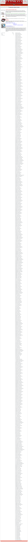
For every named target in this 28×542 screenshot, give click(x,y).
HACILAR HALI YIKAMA (17, 405)
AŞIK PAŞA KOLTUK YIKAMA (18, 111)
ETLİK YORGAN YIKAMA (17, 340)
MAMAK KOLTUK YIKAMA (18, 47)
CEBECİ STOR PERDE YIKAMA (18, 231)
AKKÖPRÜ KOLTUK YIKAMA (18, 68)
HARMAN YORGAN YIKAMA (18, 409)
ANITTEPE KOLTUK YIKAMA (18, 105)
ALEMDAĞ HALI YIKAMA (17, 78)
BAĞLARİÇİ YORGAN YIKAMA (18, 150)
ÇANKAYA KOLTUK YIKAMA (18, 41)
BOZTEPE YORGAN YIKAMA (18, 224)
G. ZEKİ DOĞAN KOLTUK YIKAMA (18, 361)
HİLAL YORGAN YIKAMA (17, 415)
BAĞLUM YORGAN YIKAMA (18, 153)
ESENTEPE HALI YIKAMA (18, 330)
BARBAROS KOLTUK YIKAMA (18, 176)
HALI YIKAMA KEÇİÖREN (17, 528)
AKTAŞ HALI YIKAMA (17, 72)
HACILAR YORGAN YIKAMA (18, 406)
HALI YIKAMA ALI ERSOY (17, 538)
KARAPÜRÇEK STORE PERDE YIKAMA (19, 446)
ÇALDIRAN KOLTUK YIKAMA (18, 241)
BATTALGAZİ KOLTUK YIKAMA (18, 201)
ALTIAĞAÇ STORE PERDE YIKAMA (18, 89)
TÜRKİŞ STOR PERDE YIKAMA (18, 508)
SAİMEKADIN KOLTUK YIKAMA (18, 486)
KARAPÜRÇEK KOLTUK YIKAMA (18, 447)
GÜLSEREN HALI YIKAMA (18, 371)
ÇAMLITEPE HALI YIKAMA (18, 245)
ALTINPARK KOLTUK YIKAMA (18, 96)
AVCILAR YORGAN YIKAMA (18, 119)
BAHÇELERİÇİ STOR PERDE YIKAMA (19, 157)
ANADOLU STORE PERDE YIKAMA (18, 98)
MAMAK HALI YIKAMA (17, 45)
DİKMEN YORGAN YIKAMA (18, 285)
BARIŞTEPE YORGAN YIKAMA (18, 181)
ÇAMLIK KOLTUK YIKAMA (18, 244)
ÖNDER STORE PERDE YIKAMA (18, 477)
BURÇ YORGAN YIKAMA (17, 227)
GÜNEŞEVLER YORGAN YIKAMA (18, 384)
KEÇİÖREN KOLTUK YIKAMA (18, 44)
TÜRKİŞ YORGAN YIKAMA (18, 507)
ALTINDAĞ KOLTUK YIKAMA (18, 38)
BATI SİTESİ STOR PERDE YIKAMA (18, 194)
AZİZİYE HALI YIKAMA (17, 137)
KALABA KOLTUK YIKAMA (18, 436)
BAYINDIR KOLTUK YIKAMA (18, 204)
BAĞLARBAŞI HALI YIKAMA (18, 146)
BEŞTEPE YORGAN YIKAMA (18, 212)
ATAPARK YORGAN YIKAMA (18, 113)
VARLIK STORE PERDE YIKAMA (18, 511)
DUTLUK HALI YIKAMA (17, 303)
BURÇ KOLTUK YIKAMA (17, 229)
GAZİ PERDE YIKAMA (17, 357)
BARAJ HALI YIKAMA (17, 171)
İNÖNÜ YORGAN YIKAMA (18, 433)
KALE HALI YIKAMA (17, 437)
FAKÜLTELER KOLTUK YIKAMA (18, 345)
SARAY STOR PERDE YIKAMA (18, 55)
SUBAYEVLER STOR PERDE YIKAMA (19, 494)
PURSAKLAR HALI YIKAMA (18, 48)
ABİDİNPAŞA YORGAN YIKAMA (18, 57)
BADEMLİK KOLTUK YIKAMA (18, 142)
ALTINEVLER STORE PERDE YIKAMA (19, 92)
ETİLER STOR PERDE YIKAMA (18, 338)
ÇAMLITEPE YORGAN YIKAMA (18, 246)
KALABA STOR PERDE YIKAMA (18, 435)
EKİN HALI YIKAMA (17, 309)
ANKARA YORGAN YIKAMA (18, 33)
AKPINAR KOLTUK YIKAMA (18, 71)
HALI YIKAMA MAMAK (17, 529)
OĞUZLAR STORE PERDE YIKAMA (18, 473)
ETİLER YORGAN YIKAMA (18, 337)
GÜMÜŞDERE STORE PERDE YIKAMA (19, 382)
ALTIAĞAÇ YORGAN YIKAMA (18, 88)
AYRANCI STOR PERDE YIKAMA (18, 129)
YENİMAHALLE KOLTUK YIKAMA (18, 53)
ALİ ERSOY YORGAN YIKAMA (18, 82)
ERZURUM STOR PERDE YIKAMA (18, 326)
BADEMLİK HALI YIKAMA (17, 140)
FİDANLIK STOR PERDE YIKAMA (18, 353)
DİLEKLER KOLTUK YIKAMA (18, 290)
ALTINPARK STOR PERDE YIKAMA (18, 95)
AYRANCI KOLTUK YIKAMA (18, 130)
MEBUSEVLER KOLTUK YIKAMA (18, 466)
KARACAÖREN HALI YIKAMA (18, 443)
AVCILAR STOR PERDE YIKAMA (18, 120)
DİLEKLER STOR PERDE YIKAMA (18, 289)
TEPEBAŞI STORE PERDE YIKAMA (18, 504)
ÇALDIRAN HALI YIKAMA (17, 239)
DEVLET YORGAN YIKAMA (18, 279)
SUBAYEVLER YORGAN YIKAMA (18, 493)
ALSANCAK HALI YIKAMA (18, 84)
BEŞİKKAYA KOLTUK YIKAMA (18, 210)
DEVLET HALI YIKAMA (17, 278)
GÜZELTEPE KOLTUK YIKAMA (18, 398)
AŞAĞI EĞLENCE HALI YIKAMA (18, 106)
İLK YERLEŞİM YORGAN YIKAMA (18, 425)
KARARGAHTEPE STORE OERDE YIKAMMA (19, 449)
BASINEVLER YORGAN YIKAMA (18, 184)
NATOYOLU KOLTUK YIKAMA (18, 471)
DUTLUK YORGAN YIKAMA (18, 304)
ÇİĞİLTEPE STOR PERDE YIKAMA (18, 256)
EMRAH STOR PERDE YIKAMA (18, 320)
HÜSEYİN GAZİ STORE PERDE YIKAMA (19, 422)
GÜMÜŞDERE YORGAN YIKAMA (18, 381)
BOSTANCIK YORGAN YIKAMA (18, 221)
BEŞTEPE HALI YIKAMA (17, 211)
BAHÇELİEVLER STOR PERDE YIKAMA (19, 163)
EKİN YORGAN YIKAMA (17, 310)
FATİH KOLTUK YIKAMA (17, 348)
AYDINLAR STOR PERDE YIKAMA (18, 123)
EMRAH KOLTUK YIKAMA (18, 321)
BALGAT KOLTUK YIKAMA (18, 167)
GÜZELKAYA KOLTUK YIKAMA (18, 395)
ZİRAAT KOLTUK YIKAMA (17, 521)
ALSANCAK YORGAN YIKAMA (18, 85)
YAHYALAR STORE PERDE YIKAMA (19, 514)
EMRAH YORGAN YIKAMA (18, 319)
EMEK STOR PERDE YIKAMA (18, 314)
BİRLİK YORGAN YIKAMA (17, 215)
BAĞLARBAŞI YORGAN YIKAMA (18, 147)
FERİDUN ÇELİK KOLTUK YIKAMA (18, 351)
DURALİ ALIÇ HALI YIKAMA (18, 300)
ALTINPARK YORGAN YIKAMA (18, 94)
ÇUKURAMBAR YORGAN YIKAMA (18, 258)
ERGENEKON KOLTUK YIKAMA (18, 324)
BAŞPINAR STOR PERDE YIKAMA (18, 191)
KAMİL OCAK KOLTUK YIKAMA (18, 442)
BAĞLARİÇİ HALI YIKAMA (18, 149)
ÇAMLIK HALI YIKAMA (17, 242)
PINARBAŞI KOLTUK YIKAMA (18, 484)
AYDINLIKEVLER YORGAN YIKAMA (19, 125)
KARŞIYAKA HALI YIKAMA (18, 452)
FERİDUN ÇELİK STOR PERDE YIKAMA (19, 350)
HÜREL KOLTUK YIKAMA (17, 420)
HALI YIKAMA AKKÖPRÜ (17, 534)
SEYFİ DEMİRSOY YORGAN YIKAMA (19, 488)
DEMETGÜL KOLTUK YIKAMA (18, 266)
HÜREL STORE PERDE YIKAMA (18, 419)
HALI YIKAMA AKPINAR (17, 535)
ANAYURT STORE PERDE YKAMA (18, 101)
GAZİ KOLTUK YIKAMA (17, 358)
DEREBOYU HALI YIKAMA (18, 275)
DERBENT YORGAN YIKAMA (18, 273)
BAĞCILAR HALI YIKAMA (17, 143)
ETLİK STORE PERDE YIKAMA (18, 341)
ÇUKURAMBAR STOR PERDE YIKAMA (19, 259)
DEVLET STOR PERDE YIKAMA (18, 280)
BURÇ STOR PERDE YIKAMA (18, 228)
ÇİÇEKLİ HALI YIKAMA (17, 248)
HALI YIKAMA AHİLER (17, 532)
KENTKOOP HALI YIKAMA (18, 457)
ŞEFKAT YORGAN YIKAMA (18, 500)
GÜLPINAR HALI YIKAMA (17, 368)
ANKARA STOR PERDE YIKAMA (18, 34)
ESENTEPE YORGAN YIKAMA (18, 331)
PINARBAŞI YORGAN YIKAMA (18, 483)
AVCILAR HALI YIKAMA (17, 118)
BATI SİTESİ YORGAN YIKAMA (18, 193)
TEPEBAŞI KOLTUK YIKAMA (18, 505)
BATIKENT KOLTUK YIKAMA (18, 198)
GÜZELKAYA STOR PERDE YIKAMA (19, 394)
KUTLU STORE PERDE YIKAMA (18, 460)
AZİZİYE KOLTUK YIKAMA (18, 139)
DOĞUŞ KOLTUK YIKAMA (18, 299)
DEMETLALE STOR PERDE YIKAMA (19, 268)
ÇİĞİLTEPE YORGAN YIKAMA (18, 255)
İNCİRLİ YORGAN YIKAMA (18, 430)
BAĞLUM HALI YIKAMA (17, 152)
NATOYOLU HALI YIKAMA (18, 469)
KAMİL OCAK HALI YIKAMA (18, 440)
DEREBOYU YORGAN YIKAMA (18, 276)
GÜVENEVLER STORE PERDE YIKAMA (19, 388)
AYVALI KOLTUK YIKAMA (17, 133)
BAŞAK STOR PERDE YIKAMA (18, 188)
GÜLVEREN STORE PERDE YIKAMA (19, 379)
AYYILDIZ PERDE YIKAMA (18, 135)
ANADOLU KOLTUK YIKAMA (18, 99)
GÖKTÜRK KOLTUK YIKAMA (18, 364)
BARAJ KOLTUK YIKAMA (17, 173)
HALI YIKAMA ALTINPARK (17, 539)
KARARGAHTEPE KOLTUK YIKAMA (19, 450)
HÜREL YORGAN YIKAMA (18, 418)
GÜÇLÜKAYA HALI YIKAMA (18, 365)
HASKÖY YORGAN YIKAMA (18, 412)
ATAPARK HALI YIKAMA (17, 112)
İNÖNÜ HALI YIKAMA (17, 432)
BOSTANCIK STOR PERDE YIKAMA (19, 222)
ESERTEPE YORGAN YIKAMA (18, 334)
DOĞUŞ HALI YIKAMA (17, 297)
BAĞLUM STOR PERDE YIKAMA (18, 154)
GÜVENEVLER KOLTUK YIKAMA (18, 389)
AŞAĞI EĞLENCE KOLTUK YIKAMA (18, 108)
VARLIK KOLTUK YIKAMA (17, 512)
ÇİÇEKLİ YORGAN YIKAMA (18, 249)
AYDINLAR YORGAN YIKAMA (18, 122)
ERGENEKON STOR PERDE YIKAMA (19, 323)
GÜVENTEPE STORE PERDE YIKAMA (19, 391)
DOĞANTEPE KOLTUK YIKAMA (18, 293)
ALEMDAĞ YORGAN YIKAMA (18, 79)
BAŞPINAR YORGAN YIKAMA (18, 190)
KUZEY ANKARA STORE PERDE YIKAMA (19, 463)
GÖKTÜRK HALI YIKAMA (17, 362)
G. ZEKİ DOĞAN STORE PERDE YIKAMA (19, 360)
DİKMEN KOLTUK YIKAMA (18, 287)
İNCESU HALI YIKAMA (17, 426)
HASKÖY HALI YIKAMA (17, 411)
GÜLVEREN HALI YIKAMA (18, 377)
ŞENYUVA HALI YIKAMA (17, 498)
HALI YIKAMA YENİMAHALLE (18, 531)
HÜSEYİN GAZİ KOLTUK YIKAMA (18, 423)
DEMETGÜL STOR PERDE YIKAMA (18, 265)
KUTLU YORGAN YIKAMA (18, 459)
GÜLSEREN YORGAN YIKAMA (18, 372)
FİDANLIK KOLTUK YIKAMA (18, 355)
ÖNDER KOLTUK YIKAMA (18, 478)
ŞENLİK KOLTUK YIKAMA (17, 497)
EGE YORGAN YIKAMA (17, 307)
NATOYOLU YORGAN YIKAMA (18, 470)
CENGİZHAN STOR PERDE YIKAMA (19, 234)
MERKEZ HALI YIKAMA (17, 467)
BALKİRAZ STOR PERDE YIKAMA (18, 169)
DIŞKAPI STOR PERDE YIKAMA (18, 283)
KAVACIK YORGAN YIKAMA (18, 454)
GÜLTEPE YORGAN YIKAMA (18, 375)
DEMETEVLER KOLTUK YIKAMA (18, 263)
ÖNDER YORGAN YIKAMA (18, 476)
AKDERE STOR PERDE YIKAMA (18, 64)
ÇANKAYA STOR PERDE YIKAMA (18, 40)
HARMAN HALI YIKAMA (17, 408)
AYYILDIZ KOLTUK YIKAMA (18, 136)
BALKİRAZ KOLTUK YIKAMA (18, 170)
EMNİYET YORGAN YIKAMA (18, 316)
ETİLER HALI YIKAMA (17, 336)
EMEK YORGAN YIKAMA (17, 313)
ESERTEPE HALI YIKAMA (18, 333)
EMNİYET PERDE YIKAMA (18, 317)
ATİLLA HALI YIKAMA (17, 115)
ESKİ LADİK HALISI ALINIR (18, 525)
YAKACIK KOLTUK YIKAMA (18, 517)
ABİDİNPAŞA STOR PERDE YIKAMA (19, 58)
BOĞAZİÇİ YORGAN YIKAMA (18, 218)
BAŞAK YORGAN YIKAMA (18, 187)
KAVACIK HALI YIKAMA (17, 453)
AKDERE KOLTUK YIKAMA (18, 67)
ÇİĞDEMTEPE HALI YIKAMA (18, 251)
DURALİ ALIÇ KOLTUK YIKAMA (18, 302)
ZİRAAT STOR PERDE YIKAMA (18, 520)
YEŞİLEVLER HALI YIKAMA (18, 518)
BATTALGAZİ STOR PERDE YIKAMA (19, 200)
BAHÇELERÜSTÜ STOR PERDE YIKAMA (19, 160)
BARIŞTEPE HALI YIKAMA (18, 180)
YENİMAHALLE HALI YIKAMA (18, 51)
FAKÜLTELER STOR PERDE (18, 344)
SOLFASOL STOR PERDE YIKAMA (18, 491)
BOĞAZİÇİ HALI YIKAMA (17, 217)
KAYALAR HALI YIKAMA (17, 456)
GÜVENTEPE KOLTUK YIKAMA (18, 392)
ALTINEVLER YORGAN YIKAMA (18, 91)
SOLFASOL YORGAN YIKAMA (18, 490)
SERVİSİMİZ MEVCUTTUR (18, 522)
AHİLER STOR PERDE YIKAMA (18, 61)
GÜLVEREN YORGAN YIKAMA (18, 378)
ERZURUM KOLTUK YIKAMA (18, 327)
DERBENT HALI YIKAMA (17, 272)
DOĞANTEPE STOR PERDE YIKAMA (19, 292)
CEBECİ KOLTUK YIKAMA (18, 232)
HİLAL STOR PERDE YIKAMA (18, 416)
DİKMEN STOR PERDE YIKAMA (18, 286)
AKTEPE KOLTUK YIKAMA (18, 77)
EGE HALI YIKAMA (17, 306)
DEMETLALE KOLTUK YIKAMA (18, 269)
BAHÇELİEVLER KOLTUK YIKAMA (18, 164)
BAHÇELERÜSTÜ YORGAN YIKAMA (19, 159)
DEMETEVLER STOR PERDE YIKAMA (19, 262)
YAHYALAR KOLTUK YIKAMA (18, 515)
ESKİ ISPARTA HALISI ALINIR (18, 524)
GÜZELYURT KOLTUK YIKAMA (18, 401)
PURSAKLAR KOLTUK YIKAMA (18, 50)
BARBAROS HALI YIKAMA (18, 174)
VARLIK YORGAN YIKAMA (18, 510)
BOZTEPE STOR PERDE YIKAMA (18, 225)
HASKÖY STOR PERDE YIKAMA (18, 413)
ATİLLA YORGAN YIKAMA (17, 116)
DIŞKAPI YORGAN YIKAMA (18, 282)
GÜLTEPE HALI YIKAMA (17, 374)
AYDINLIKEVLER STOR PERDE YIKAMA (19, 126)
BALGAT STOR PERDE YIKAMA (18, 166)
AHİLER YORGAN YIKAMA (18, 60)
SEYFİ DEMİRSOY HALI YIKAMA (18, 487)
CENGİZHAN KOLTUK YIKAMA (18, 235)
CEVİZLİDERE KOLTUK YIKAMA (18, 238)
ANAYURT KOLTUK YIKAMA (18, 102)
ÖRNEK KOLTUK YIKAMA (17, 481)
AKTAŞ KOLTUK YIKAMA (17, 74)
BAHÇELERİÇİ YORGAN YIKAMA (18, 156)
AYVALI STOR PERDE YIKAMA (18, 132)
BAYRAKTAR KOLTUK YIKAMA (18, 207)
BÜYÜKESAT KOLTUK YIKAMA (18, 354)
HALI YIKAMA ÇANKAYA (17, 527)
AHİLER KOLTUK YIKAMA (18, 62)
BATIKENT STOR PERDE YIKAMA (18, 197)
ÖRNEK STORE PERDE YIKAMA (18, 480)
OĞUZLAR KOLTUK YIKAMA (18, 474)
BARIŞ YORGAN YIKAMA (17, 178)
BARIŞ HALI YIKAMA (17, 177)
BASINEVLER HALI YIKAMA (18, 183)
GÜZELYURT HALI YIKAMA (18, 399)
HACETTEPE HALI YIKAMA (18, 402)
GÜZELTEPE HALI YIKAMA (18, 396)
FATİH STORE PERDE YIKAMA (18, 347)
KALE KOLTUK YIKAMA (17, 439)
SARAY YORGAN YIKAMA (18, 54)
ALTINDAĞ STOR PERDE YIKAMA (18, 37)
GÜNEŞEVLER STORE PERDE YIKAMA (19, 385)
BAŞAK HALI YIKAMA (17, 186)
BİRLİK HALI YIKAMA (17, 214)
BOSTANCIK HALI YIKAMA (18, 220)
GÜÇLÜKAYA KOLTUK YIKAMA (18, 367)
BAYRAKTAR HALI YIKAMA (18, 205)
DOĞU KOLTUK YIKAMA (17, 296)
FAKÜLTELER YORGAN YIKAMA (18, 343)
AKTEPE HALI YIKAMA (17, 75)
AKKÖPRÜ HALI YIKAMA (17, 65)
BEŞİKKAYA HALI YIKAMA (18, 208)
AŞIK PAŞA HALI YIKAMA (17, 109)
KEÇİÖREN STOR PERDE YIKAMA (18, 43)
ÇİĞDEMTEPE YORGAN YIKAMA (18, 252)
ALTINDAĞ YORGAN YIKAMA (18, 36)
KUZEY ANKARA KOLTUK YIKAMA (18, 464)
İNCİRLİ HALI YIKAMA (17, 429)
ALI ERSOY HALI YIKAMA (17, 81)
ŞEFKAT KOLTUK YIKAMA (18, 501)
